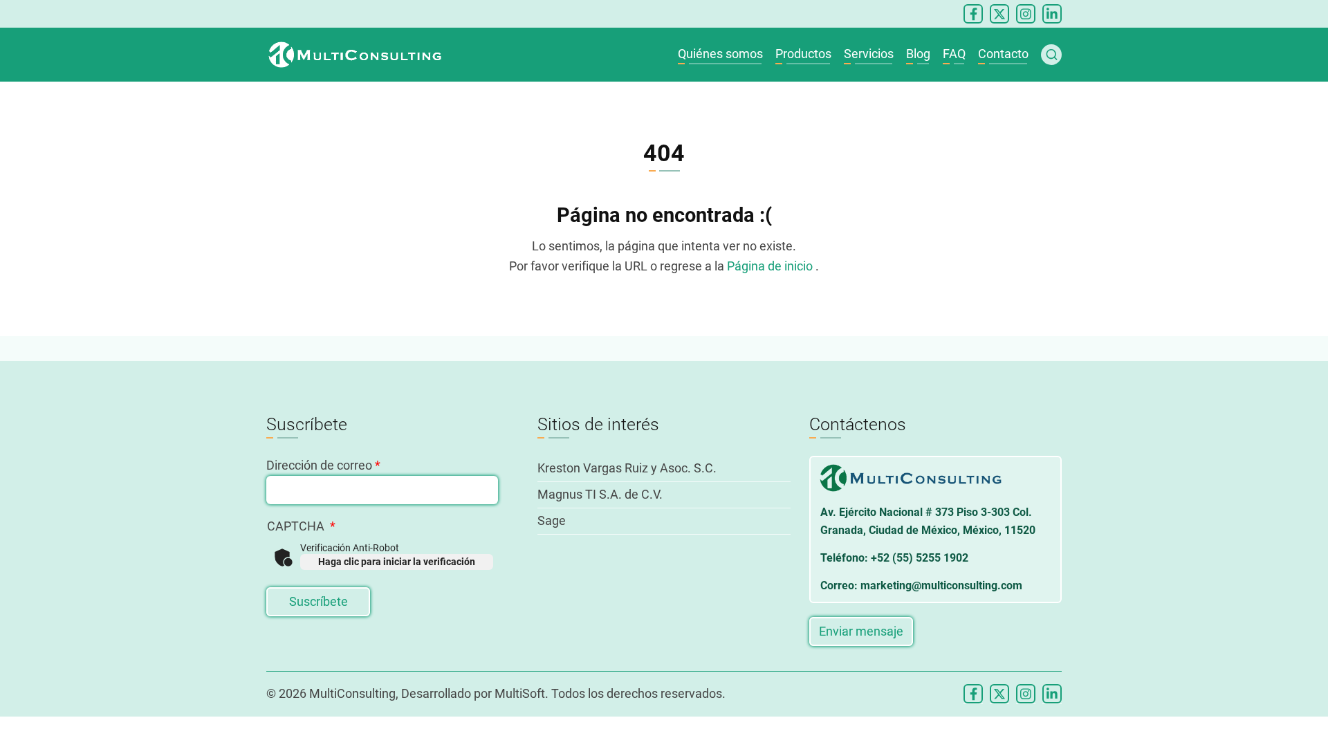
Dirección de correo (319, 465)
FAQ (954, 53)
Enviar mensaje (861, 631)
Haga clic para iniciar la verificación (396, 561)
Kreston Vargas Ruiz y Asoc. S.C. (627, 468)
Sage (551, 520)
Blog (918, 53)
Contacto (1003, 53)
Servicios (869, 53)
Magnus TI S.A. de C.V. (600, 494)
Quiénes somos (720, 53)
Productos (803, 53)
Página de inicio (771, 266)
